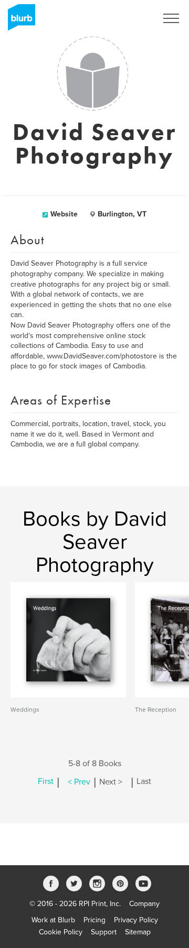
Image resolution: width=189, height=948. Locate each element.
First (46, 782)
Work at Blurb (53, 920)
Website (64, 214)
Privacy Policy (136, 920)
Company (144, 903)
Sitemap (138, 932)
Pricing (94, 920)
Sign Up (130, 18)
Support (104, 932)
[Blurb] (18, 21)
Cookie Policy (60, 932)
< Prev (79, 782)
